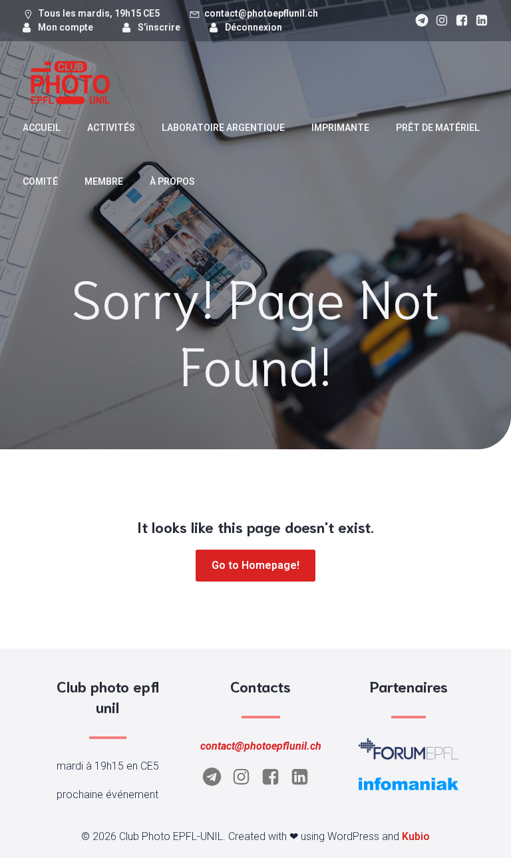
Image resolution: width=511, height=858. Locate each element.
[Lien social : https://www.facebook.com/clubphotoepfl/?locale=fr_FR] (458, 21)
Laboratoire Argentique (223, 127)
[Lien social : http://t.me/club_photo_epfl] (418, 21)
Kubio (416, 836)
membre (104, 181)
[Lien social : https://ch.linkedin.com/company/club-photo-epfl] (478, 21)
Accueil (42, 127)
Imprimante (340, 127)
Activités (111, 127)
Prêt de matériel (438, 127)
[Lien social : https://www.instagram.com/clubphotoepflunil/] (438, 21)
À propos (172, 181)
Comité (40, 181)
